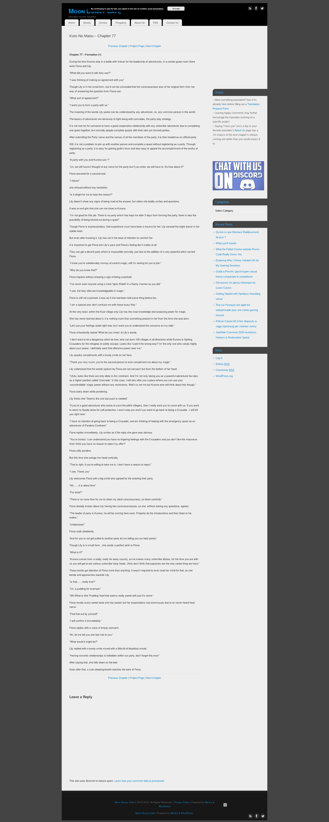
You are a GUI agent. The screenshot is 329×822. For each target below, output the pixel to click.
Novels (87, 22)
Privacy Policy (181, 802)
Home (71, 22)
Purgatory (120, 22)
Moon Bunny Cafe (124, 802)
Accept (176, 8)
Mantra (208, 802)
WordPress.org (224, 376)
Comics (103, 22)
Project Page (137, 46)
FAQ (155, 22)
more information (155, 8)
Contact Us (172, 22)
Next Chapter (153, 46)
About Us (140, 22)
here (224, 104)
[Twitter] (262, 9)
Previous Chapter (118, 46)
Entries (223, 364)
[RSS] (250, 9)
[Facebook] (256, 9)
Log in (219, 358)
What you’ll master (226, 243)
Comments (225, 370)
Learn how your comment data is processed (139, 780)
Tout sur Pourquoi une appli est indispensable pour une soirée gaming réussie (237, 310)
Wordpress (164, 806)
